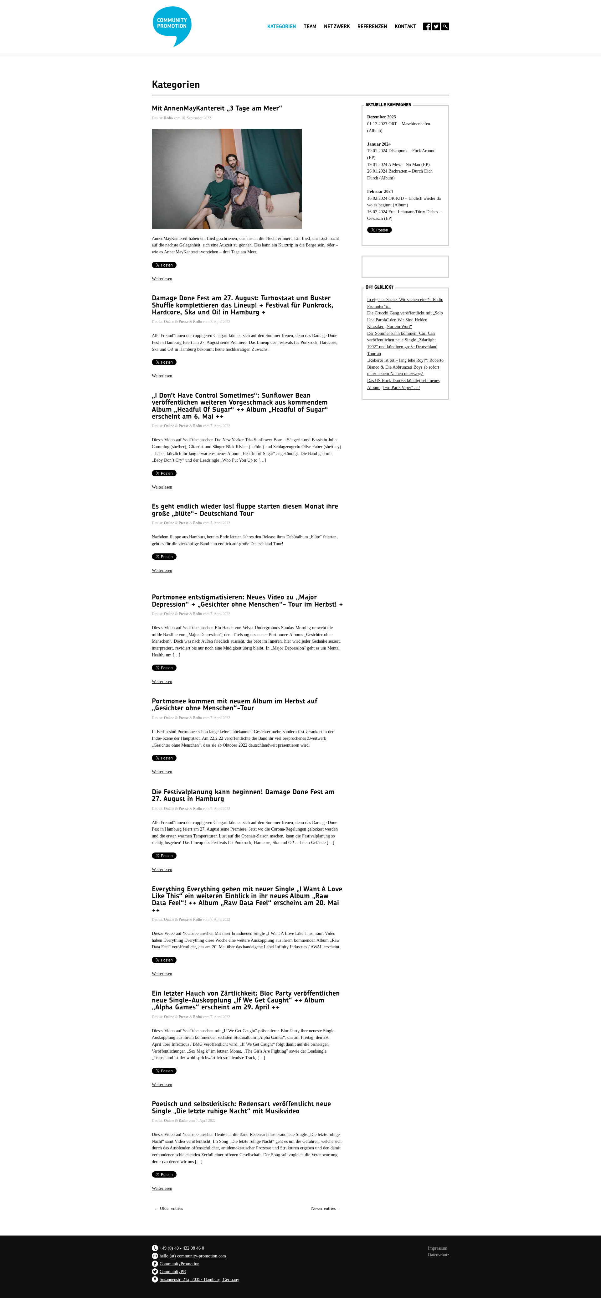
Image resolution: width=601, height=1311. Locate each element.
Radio (168, 118)
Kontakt (405, 26)
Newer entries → (326, 1208)
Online (169, 321)
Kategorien (281, 26)
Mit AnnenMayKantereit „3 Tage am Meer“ (217, 108)
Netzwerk (337, 26)
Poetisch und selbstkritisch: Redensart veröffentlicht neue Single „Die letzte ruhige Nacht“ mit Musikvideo (241, 1107)
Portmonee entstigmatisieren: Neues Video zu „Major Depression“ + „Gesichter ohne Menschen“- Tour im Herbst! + (247, 601)
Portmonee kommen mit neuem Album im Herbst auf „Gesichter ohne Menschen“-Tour (234, 705)
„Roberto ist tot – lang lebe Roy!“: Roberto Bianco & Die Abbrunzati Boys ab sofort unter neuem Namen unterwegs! (405, 367)
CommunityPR (173, 1271)
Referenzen (372, 26)
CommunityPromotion (179, 1263)
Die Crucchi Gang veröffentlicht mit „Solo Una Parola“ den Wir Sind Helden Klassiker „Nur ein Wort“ (405, 319)
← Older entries (168, 1208)
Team (310, 26)
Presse (183, 321)
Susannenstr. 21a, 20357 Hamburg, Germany (199, 1279)
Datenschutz (438, 1254)
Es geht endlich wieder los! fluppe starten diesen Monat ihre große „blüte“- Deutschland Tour (245, 510)
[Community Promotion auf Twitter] (436, 26)
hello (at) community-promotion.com (193, 1255)
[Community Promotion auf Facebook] (427, 26)
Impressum (437, 1248)
